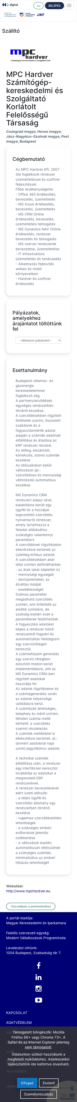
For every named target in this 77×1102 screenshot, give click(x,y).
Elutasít (49, 1083)
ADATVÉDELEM (19, 1023)
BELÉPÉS (54, 5)
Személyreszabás (38, 1094)
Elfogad (27, 1083)
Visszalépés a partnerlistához (31, 906)
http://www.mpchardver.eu (28, 891)
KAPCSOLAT (16, 1013)
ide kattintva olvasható (50, 1064)
